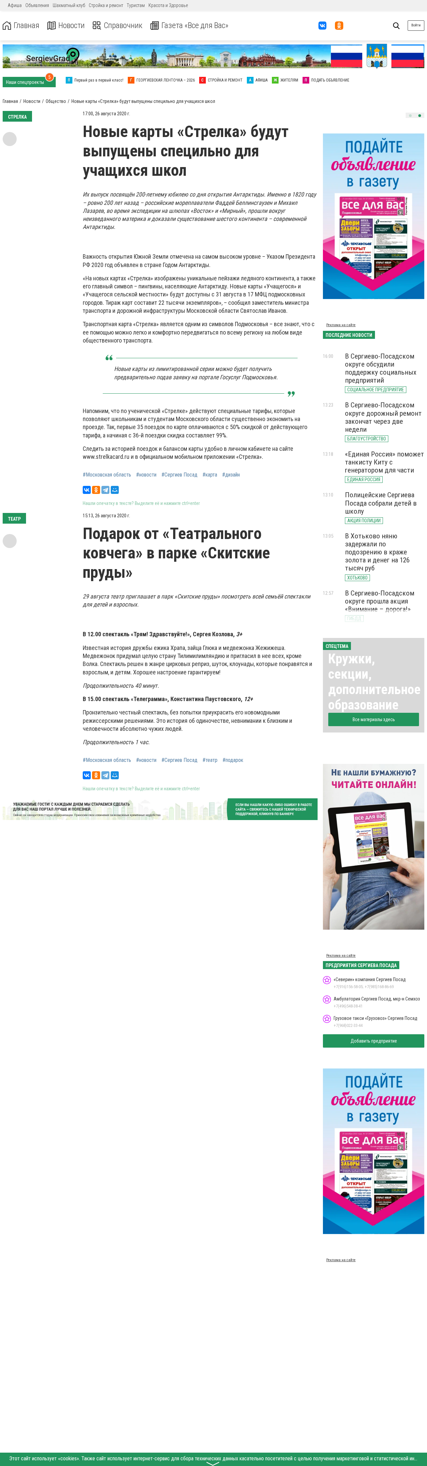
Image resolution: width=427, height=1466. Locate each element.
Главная (26, 25)
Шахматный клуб (69, 5)
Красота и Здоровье (168, 5)
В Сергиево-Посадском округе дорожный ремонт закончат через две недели (383, 417)
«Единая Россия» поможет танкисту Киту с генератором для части (384, 462)
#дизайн (231, 475)
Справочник (123, 25)
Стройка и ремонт (106, 5)
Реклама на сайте (341, 325)
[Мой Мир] (115, 490)
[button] (410, 115)
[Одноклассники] (96, 490)
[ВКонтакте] (87, 490)
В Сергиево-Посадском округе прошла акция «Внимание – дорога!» (379, 601)
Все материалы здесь (374, 719)
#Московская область (107, 475)
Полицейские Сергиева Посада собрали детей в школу (381, 503)
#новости (146, 475)
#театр (210, 760)
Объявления (37, 5)
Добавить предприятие (374, 1041)
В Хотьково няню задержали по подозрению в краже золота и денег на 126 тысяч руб (377, 552)
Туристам (136, 5)
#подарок (233, 760)
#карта (209, 475)
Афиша (15, 5)
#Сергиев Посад (179, 475)
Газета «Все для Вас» (195, 25)
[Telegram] (105, 490)
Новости (71, 25)
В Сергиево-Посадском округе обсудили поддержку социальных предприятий (380, 368)
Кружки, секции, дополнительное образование (374, 682)
